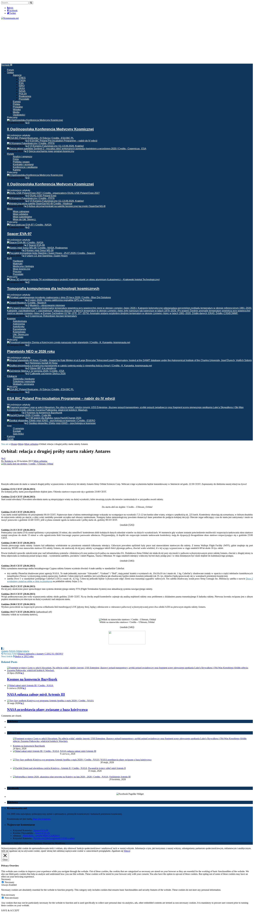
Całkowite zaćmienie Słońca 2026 (48, 373)
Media (16, 112)
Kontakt (17, 431)
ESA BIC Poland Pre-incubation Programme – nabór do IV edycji (63, 140)
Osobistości (19, 115)
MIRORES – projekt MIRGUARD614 (41, 835)
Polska (16, 104)
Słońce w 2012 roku (24, 656)
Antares (4, 651)
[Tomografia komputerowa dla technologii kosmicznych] (83, 279)
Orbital (19, 651)
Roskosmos (25, 96)
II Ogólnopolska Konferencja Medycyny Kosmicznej (50, 129)
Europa (17, 101)
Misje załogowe (21, 211)
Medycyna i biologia (23, 266)
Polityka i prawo (21, 162)
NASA (22, 91)
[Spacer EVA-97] (29, 224)
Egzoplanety (19, 329)
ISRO (22, 85)
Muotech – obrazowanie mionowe (47, 305)
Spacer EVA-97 (19, 234)
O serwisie (18, 428)
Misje (10, 209)
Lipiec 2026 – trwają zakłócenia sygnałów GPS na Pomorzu (61, 300)
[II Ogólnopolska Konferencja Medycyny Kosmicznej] (35, 120)
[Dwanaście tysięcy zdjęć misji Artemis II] (50, 768)
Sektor (10, 72)
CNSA (22, 80)
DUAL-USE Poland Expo (43, 195)
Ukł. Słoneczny (21, 334)
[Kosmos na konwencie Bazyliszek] (130, 670)
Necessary (9, 882)
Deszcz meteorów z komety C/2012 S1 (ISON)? (40, 653)
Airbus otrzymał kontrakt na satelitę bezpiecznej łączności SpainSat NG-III (67, 206)
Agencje (17, 75)
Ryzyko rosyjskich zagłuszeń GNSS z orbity (54, 838)
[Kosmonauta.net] (10, 18)
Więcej (127, 851)
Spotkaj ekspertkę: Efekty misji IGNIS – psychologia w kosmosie (62, 423)
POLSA (23, 93)
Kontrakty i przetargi (23, 164)
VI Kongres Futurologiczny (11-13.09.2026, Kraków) (57, 146)
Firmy (16, 159)
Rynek (10, 154)
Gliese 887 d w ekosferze (43, 368)
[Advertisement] (127, 41)
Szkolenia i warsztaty (24, 381)
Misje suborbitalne (22, 217)
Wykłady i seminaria (23, 384)
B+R (9, 258)
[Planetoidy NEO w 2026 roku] (68, 342)
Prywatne (18, 107)
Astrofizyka (18, 326)
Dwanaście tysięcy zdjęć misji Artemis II (107, 768)
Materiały (17, 263)
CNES (22, 78)
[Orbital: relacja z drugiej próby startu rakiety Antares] (27, 464)
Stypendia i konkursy (24, 379)
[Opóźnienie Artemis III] (60, 776)
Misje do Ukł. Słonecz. (24, 219)
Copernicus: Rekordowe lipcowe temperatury (53, 316)
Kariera (17, 170)
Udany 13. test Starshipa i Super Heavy (47, 255)
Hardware (18, 261)
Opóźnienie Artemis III (120, 776)
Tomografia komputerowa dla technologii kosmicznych (53, 288)
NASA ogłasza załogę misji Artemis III (36, 694)
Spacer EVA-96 (37, 245)
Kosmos (11, 318)
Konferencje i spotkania (25, 167)
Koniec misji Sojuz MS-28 (40, 250)
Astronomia (19, 324)
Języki (10, 439)
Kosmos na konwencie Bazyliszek (44, 412)
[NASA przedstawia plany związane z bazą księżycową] (50, 700)
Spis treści (18, 434)
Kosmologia (19, 332)
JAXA (22, 88)
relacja (26, 651)
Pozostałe (24, 99)
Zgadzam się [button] (117, 851)
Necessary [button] (6, 879)
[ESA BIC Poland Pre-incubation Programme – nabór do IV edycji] (40, 389)
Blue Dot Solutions (42, 819)
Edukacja (12, 376)
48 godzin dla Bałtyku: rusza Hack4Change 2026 (55, 418)
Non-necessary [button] (8, 895)
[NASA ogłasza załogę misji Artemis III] (30, 685)
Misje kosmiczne (21, 269)
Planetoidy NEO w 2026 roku (31, 351)
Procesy (17, 271)
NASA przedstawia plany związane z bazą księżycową (47, 709)
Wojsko (17, 109)
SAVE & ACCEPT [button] (10, 910)
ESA (21, 83)
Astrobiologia (20, 321)
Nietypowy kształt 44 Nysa (43, 363)
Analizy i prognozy (22, 156)
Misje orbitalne (20, 214)
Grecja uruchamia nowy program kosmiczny (51, 151)
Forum (10, 70)
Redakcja (9, 461)
